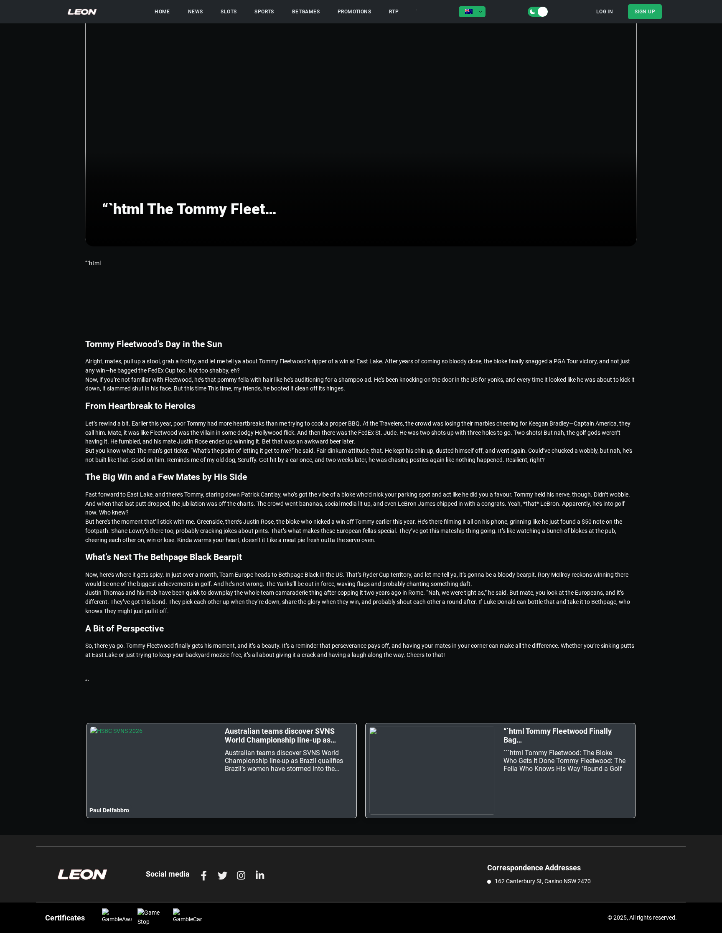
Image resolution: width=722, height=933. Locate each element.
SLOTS (228, 12)
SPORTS (264, 12)
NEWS (195, 12)
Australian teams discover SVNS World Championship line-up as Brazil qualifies (280, 736)
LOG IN (604, 12)
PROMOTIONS (354, 12)
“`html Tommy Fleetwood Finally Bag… (557, 736)
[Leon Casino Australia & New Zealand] (82, 11)
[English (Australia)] (472, 11)
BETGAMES (306, 12)
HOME (162, 12)
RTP (394, 12)
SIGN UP (645, 12)
